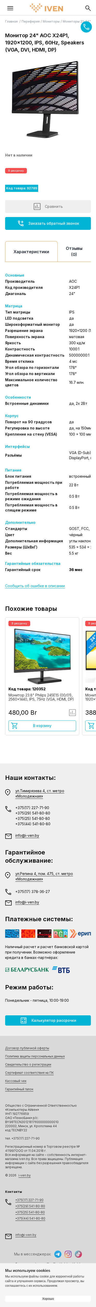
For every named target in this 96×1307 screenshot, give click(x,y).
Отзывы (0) (74, 251)
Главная (11, 21)
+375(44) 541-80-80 (32, 824)
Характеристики (31, 251)
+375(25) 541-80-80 (32, 818)
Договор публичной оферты (27, 1048)
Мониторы (51, 21)
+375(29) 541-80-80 (32, 813)
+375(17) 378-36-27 (32, 891)
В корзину (42, 725)
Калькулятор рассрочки (53, 1020)
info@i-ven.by (27, 835)
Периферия (31, 21)
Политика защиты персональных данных (35, 1056)
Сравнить (54, 206)
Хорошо (48, 1299)
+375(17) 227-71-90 (32, 807)
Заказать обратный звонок (53, 223)
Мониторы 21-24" (77, 21)
